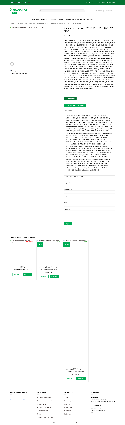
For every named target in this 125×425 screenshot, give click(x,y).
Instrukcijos (81, 19)
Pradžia (13, 23)
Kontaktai (90, 19)
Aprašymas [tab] (68, 110)
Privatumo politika (69, 401)
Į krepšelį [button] (44, 276)
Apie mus (53, 19)
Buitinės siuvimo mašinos (44, 397)
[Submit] (83, 10)
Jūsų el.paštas (68, 189)
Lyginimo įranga (41, 404)
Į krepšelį (70, 98)
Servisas (61, 19)
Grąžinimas (67, 414)
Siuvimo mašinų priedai (26, 23)
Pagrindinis (35, 19)
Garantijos (67, 404)
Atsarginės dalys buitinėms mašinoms (51, 23)
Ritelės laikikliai (74, 23)
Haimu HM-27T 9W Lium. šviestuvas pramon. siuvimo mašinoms (49, 268)
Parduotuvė (44, 19)
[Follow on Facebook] (33, 2)
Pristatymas (67, 410)
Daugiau (17, 274)
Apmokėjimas (68, 407)
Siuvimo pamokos (70, 19)
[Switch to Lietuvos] (13, 2)
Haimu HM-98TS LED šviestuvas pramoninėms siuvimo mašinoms (22, 268)
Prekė (65, 202)
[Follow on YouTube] (34, 2)
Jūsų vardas (67, 183)
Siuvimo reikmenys (42, 410)
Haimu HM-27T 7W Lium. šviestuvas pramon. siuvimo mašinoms (76, 370)
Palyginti (27, 274)
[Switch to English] (20, 2)
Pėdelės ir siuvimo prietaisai (45, 417)
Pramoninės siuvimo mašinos (46, 401)
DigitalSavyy (76, 422)
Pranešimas (67, 209)
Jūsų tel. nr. (67, 196)
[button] (99, 11)
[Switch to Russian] (27, 2)
